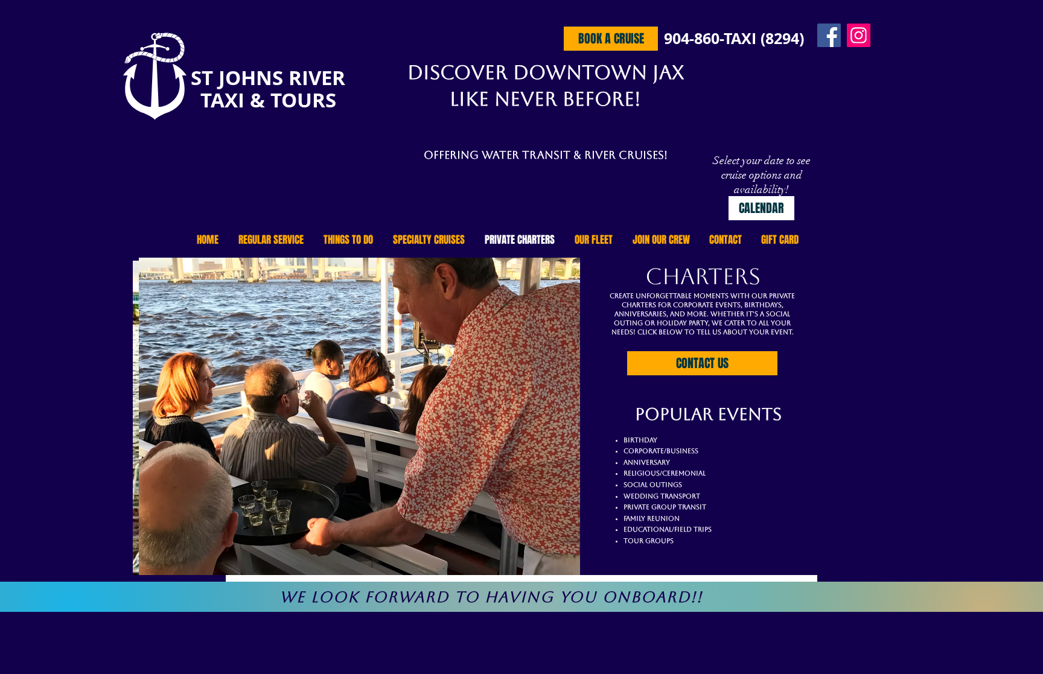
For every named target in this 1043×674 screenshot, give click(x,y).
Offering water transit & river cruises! (546, 154)
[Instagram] (858, 35)
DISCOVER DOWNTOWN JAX (545, 72)
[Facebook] (829, 35)
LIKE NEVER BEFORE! (545, 98)
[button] (362, 416)
